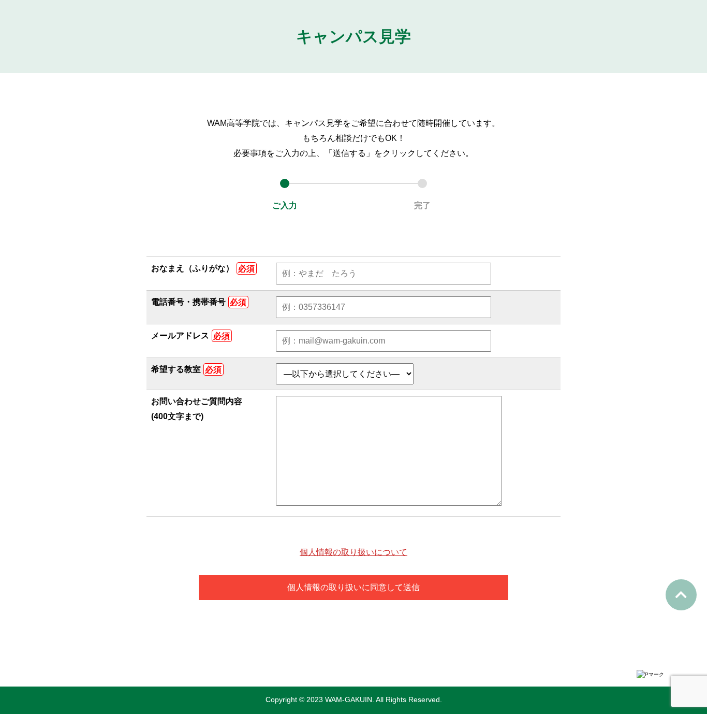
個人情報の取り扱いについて (353, 552)
